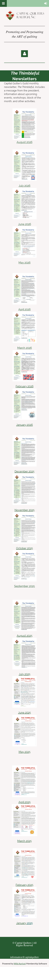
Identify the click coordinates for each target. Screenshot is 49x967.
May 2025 (24, 752)
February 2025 (24, 885)
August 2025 (24, 635)
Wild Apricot (20, 963)
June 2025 (24, 712)
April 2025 (25, 802)
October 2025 (24, 548)
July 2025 (24, 674)
